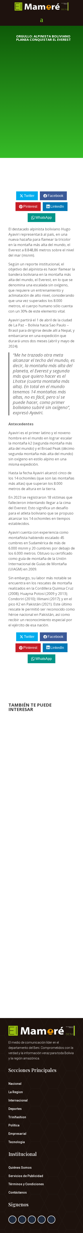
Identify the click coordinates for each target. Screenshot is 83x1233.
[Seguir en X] (22, 1220)
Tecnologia (16, 1142)
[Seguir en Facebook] (12, 1220)
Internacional (18, 1100)
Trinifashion (17, 1117)
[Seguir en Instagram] (32, 1220)
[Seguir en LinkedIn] (42, 1220)
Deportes (15, 1109)
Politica (13, 1125)
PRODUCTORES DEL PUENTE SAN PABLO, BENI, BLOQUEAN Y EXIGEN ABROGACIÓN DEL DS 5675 (41, 777)
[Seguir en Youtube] (51, 1220)
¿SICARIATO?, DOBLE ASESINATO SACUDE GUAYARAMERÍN (41, 949)
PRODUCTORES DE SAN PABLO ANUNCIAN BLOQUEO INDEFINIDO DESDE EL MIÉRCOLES (41, 880)
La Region (15, 1092)
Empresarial (17, 1133)
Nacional (14, 1083)
